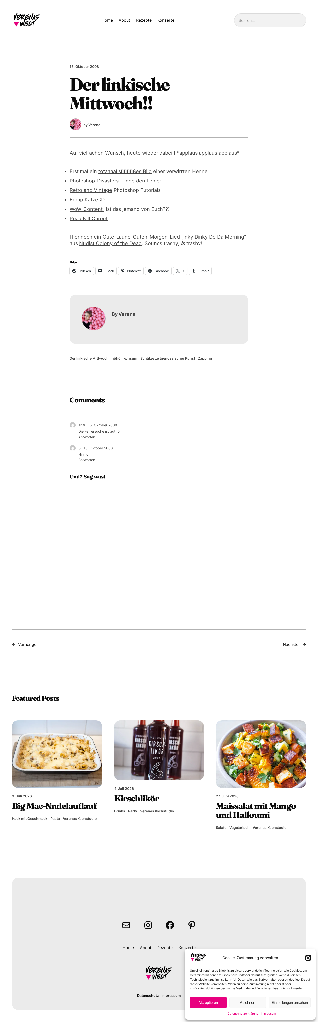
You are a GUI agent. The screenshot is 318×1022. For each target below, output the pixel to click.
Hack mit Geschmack (29, 818)
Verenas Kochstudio (80, 818)
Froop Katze (84, 200)
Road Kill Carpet (89, 218)
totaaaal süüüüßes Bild (125, 171)
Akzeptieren (208, 1002)
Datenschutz (148, 995)
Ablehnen (247, 1002)
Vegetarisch (239, 827)
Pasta (55, 818)
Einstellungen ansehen (289, 1002)
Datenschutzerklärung (242, 1013)
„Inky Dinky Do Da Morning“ (213, 237)
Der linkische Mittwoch (89, 358)
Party (132, 811)
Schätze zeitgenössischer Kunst (167, 358)
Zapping (205, 358)
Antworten (87, 437)
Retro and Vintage (91, 190)
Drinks (119, 811)
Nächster (291, 644)
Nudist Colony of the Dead (110, 243)
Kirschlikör (136, 798)
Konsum (130, 358)
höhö (116, 358)
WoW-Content (87, 209)
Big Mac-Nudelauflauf (54, 806)
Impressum (268, 1013)
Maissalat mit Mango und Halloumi (256, 811)
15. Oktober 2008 (102, 425)
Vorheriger (28, 644)
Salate (221, 827)
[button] (308, 957)
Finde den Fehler (141, 181)
